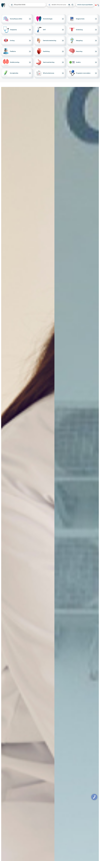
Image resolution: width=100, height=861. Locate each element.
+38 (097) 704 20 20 (56, 4)
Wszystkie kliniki (19, 4)
